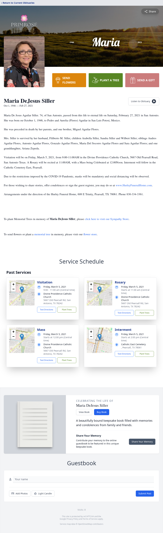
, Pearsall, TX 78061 (131, 347)
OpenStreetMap (85, 524)
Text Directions (46, 309)
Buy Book (101, 412)
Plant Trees (67, 309)
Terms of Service (90, 519)
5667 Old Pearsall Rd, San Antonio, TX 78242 (57, 302)
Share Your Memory (142, 441)
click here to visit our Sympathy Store (107, 219)
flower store (90, 234)
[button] (22, 289)
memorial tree (42, 234)
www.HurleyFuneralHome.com (134, 185)
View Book (84, 412)
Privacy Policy (72, 519)
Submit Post (144, 493)
